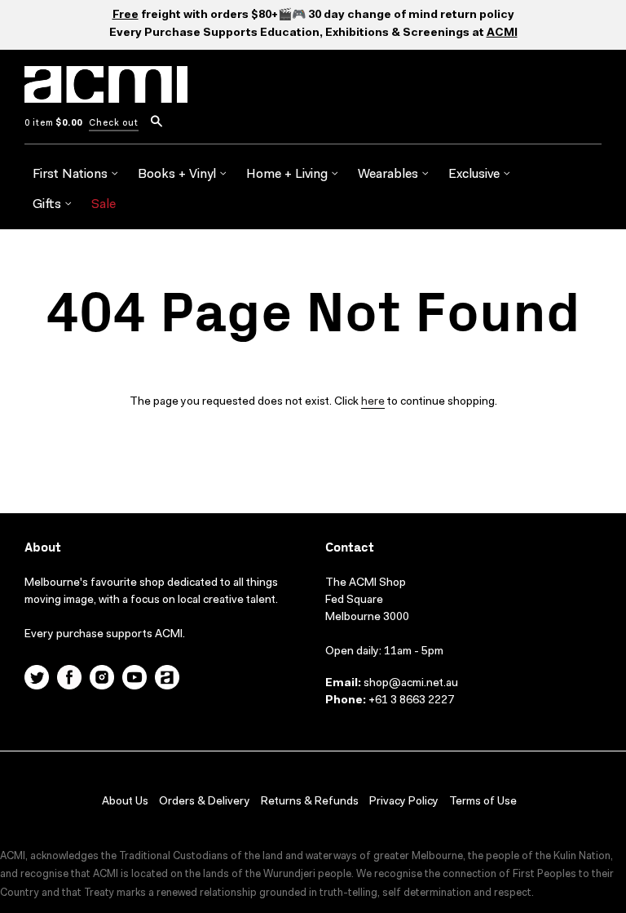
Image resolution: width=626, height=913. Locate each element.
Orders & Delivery (204, 802)
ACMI (502, 33)
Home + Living (288, 174)
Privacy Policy (404, 802)
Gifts (48, 204)
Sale (103, 204)
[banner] (105, 94)
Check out (114, 123)
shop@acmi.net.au (411, 683)
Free (125, 15)
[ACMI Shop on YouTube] (134, 679)
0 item (53, 123)
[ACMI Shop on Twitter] (36, 679)
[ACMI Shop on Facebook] (69, 679)
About (42, 548)
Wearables (389, 174)
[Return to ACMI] (167, 679)
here (373, 402)
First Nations (72, 174)
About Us (125, 802)
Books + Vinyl (178, 174)
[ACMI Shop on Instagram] (102, 679)
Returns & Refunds (310, 802)
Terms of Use (483, 802)
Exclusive (475, 174)
